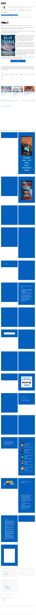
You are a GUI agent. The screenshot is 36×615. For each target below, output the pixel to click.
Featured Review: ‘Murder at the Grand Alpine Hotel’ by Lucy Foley (9, 521)
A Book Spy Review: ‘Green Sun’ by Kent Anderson (28, 100)
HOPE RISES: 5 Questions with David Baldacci (10, 525)
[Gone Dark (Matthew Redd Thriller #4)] (22, 457)
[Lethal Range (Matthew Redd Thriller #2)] (22, 469)
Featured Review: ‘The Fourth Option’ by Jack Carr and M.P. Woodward (10, 522)
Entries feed (7, 586)
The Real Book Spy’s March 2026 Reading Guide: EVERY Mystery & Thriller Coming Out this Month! (9, 536)
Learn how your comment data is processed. (20, 130)
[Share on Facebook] (2, 23)
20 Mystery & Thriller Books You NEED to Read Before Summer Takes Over (10, 530)
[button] (10, 12)
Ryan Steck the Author (4, 12)
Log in (6, 585)
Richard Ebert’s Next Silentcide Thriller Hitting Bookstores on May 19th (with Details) (9, 534)
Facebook (6, 69)
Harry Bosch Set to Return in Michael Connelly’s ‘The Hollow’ (10, 524)
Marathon (30, 27)
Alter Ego (30, 25)
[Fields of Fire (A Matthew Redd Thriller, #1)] (22, 445)
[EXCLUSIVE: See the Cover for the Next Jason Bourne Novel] (29, 89)
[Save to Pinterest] (6, 23)
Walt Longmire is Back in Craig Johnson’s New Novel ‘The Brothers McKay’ (9, 538)
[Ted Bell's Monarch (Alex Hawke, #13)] (22, 463)
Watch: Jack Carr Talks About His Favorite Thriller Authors (9, 100)
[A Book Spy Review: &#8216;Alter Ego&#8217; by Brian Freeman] (6, 89)
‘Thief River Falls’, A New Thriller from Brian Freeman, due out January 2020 (18, 93)
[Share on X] (4, 23)
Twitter (2, 69)
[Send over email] (8, 23)
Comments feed (8, 587)
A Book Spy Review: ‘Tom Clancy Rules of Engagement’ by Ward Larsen (9, 527)
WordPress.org (8, 588)
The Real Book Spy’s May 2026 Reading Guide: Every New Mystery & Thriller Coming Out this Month (10, 532)
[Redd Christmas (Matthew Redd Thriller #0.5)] (22, 451)
